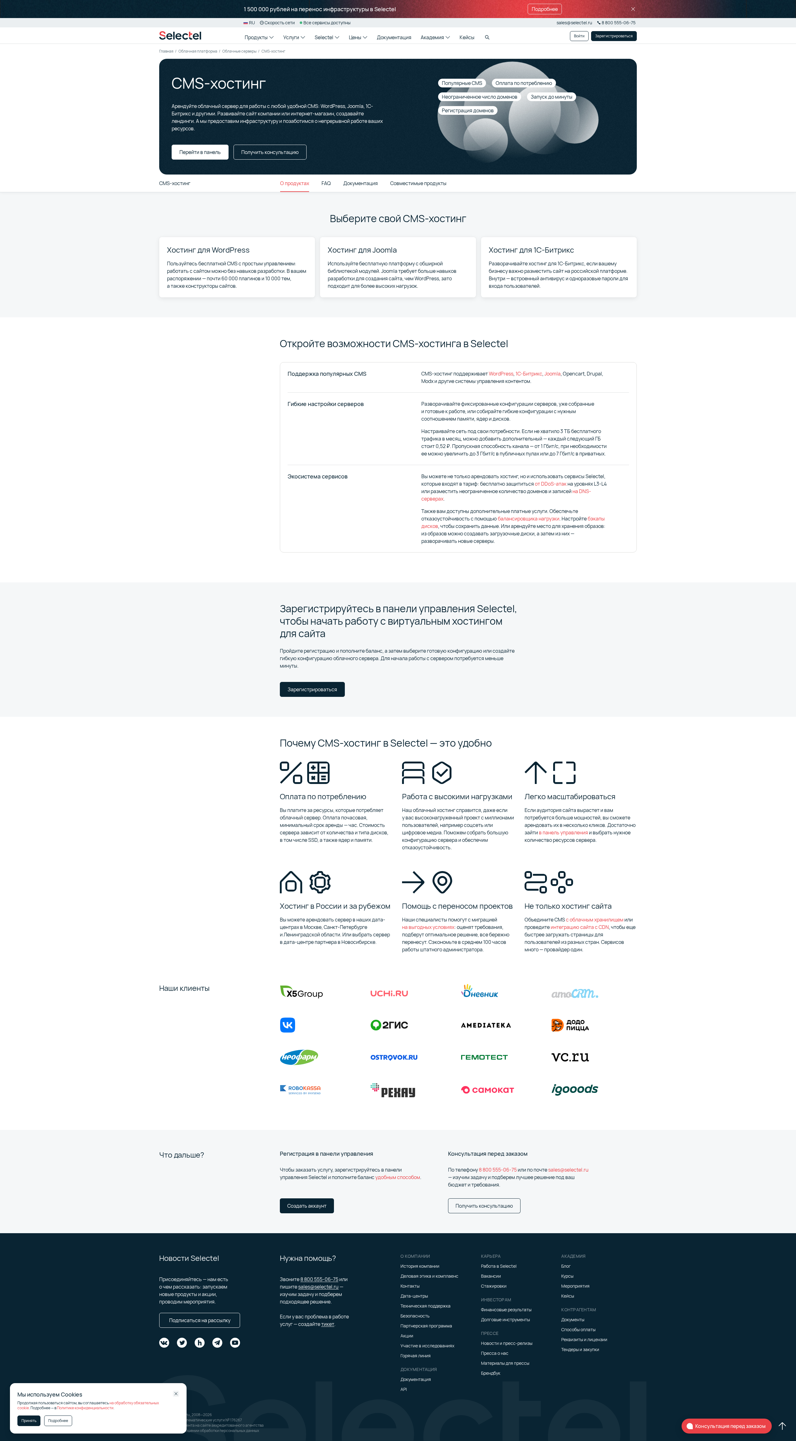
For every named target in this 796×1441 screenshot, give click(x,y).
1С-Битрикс (529, 373)
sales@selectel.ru (574, 23)
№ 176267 (233, 1420)
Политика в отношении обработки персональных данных (209, 1430)
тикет (327, 1324)
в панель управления (563, 832)
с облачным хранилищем (594, 919)
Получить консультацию (484, 1205)
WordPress (501, 373)
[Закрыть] (633, 9)
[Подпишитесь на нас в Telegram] (217, 1343)
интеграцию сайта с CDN (580, 927)
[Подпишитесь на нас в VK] (164, 1343)
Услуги (291, 37)
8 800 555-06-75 (498, 1169)
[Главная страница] (180, 35)
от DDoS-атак (551, 483)
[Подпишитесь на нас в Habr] (200, 1343)
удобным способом (397, 1177)
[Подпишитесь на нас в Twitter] (182, 1343)
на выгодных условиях (428, 927)
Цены (355, 37)
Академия (432, 37)
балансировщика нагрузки (528, 518)
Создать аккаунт (306, 1205)
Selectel (324, 37)
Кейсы (467, 37)
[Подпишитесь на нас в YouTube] (235, 1343)
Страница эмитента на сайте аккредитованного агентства (211, 1425)
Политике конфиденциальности (85, 1408)
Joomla (552, 373)
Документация (394, 37)
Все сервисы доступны (326, 23)
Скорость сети (280, 23)
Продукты (256, 37)
